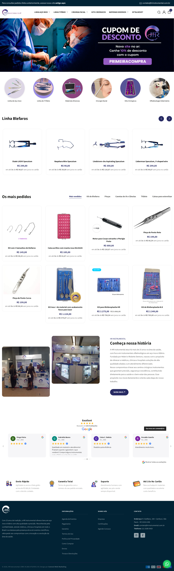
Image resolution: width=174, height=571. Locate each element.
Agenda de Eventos (69, 519)
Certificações (103, 524)
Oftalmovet (137, 12)
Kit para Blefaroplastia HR (108, 307)
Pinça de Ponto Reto (152, 232)
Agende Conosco (104, 529)
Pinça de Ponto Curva (22, 298)
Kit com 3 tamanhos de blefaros (22, 248)
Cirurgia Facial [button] (79, 12)
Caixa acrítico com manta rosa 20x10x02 (65, 248)
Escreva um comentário (155, 428)
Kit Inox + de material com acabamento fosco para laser (65, 308)
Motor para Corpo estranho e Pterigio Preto (109, 240)
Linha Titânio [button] (60, 12)
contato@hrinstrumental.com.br (156, 3)
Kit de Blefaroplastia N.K (152, 307)
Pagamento (66, 524)
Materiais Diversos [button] (117, 12)
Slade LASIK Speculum (22, 161)
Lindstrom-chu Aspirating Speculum (108, 161)
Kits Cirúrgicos (98, 12)
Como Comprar (68, 543)
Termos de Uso (67, 533)
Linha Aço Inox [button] (41, 12)
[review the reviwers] (40, 437)
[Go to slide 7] (87, 459)
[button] (159, 12)
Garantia (65, 529)
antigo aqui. (60, 3)
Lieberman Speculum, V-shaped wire (152, 161)
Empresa (101, 519)
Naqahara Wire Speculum (65, 161)
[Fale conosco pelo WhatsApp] (167, 564)
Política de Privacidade (70, 538)
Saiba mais (118, 392)
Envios (64, 548)
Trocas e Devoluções (69, 553)
